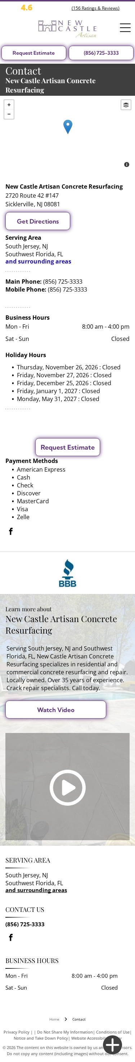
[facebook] (10, 532)
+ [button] (9, 104)
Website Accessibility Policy (96, 1038)
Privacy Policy (17, 1032)
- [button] (9, 114)
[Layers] (126, 104)
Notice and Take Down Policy (41, 1038)
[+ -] (67, 134)
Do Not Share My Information (65, 1032)
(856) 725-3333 (62, 281)
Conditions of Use (113, 1032)
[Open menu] (125, 27)
